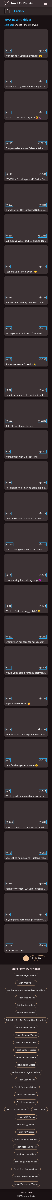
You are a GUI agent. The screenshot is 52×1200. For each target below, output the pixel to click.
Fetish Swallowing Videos (26, 1176)
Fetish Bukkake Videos (26, 1050)
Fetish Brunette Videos (26, 1042)
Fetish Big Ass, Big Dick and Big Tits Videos (26, 1020)
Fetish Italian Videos (26, 1094)
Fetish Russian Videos (26, 1154)
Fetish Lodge (39, 1109)
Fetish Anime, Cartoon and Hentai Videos (26, 990)
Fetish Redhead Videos (26, 1146)
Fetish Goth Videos (26, 1079)
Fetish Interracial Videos (26, 1087)
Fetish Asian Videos (26, 1005)
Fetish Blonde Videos (26, 1027)
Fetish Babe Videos (26, 1012)
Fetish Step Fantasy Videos (26, 1169)
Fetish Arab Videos (26, 997)
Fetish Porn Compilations (26, 1139)
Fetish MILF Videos (26, 1117)
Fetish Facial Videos (26, 1064)
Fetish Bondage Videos (26, 1035)
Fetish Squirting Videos (26, 1161)
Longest (17, 24)
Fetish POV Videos (26, 1132)
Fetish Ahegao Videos (26, 975)
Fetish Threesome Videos (26, 1184)
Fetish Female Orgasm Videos (26, 1072)
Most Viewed (31, 24)
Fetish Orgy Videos (26, 1124)
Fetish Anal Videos (26, 982)
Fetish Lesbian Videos (17, 1109)
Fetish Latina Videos (26, 1102)
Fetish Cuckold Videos (26, 1057)
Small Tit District (22, 3)
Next (41, 958)
